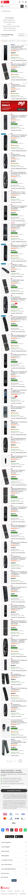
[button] (4, 40)
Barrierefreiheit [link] (23, 893)
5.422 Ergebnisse (4, 36)
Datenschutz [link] (17, 891)
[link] (19, 2)
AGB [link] (23, 891)
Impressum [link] (3, 891)
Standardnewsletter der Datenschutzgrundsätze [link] (18, 796)
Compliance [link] (10, 891)
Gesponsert (24, 44)
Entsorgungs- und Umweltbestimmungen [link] (9, 893)
